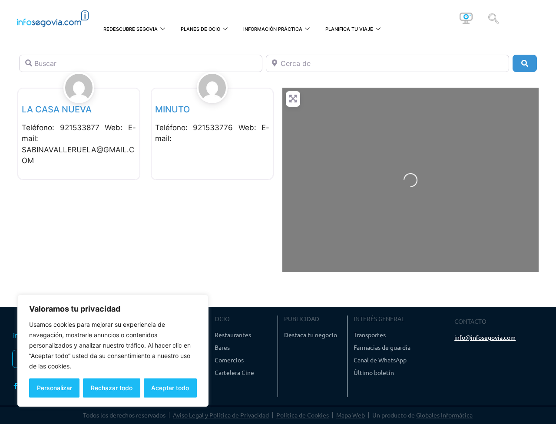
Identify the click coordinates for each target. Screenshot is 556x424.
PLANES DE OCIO (200, 29)
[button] (493, 18)
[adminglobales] (79, 97)
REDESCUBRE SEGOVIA (130, 29)
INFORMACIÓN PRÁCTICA (272, 29)
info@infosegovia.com (485, 337)
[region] (112, 351)
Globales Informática (444, 415)
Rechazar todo (111, 387)
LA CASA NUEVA (57, 109)
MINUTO (172, 109)
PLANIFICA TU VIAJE (349, 29)
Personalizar (54, 387)
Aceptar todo (170, 387)
